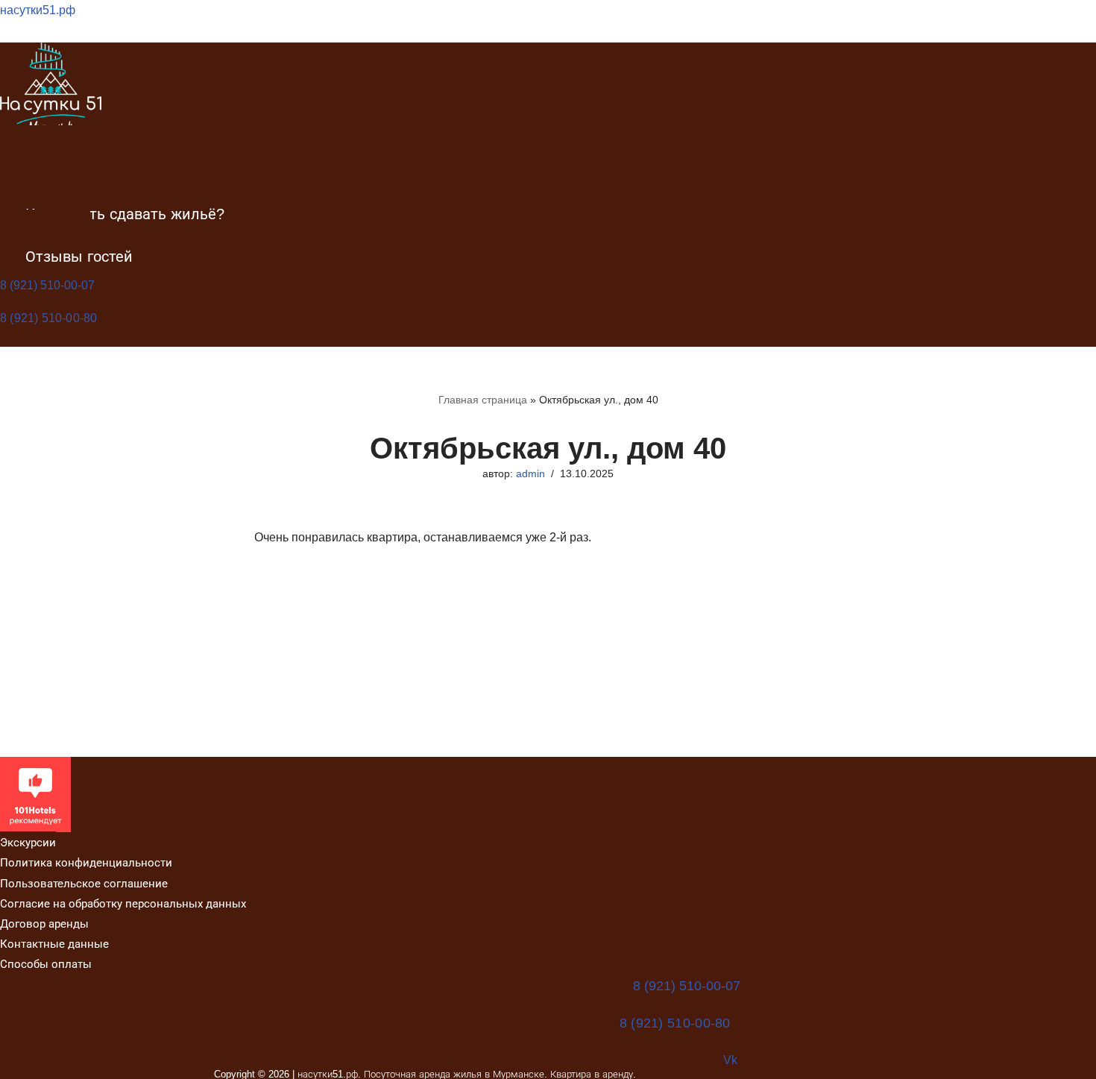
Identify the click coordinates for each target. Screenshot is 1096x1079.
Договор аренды (44, 923)
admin (530, 473)
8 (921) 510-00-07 (47, 285)
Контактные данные (54, 943)
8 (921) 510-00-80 (48, 318)
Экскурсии (28, 842)
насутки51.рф (37, 10)
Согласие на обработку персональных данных (123, 903)
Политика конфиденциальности (86, 862)
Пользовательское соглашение (84, 883)
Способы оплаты (46, 963)
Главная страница (482, 400)
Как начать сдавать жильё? (124, 214)
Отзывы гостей (79, 256)
